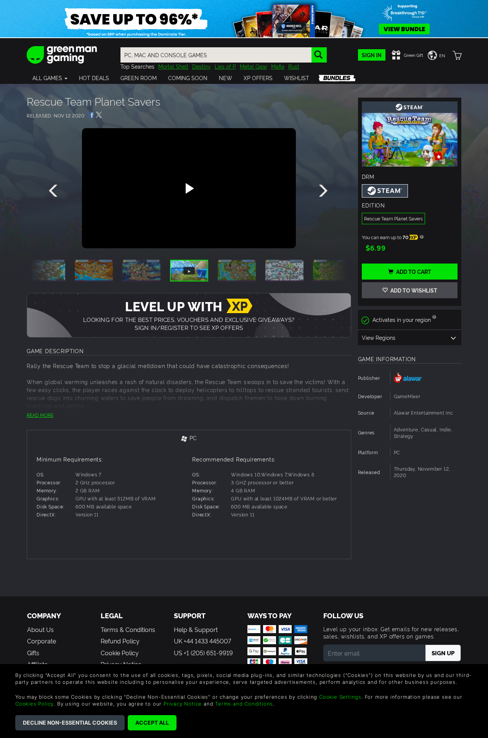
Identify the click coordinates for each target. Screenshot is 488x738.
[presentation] (55, 191)
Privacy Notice (183, 704)
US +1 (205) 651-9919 (203, 652)
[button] (50, 78)
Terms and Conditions (244, 704)
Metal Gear (253, 66)
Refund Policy (120, 641)
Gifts (33, 652)
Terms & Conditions (128, 629)
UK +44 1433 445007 (202, 641)
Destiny (201, 66)
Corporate (41, 641)
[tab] (189, 438)
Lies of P (225, 66)
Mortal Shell (173, 66)
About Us (40, 629)
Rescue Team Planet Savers (393, 218)
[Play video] (189, 188)
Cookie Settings (340, 697)
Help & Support (196, 629)
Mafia (277, 66)
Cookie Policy (120, 652)
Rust (293, 66)
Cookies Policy (34, 704)
